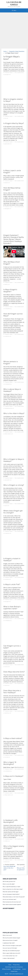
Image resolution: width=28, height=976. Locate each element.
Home (5, 51)
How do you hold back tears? (9, 899)
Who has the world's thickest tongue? (11, 937)
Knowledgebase (17, 969)
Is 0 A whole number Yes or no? (10, 955)
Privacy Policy (16, 964)
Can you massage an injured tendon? (11, 894)
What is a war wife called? (9, 884)
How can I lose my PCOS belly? (10, 948)
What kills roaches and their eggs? (10, 891)
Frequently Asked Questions (16, 51)
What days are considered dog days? (11, 950)
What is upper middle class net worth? (11, 953)
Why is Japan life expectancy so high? (11, 886)
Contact (24, 969)
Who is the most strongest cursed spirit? (12, 945)
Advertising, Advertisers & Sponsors (14, 967)
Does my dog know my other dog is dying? (12, 889)
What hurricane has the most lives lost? (12, 901)
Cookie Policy (14, 971)
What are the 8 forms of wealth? (10, 940)
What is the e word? (7, 935)
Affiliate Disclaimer (6, 969)
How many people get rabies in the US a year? (9, 868)
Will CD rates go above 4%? (9, 881)
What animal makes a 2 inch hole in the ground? (14, 896)
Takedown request (9, 72)
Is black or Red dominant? (9, 958)
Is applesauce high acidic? (9, 943)
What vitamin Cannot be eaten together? (12, 904)
